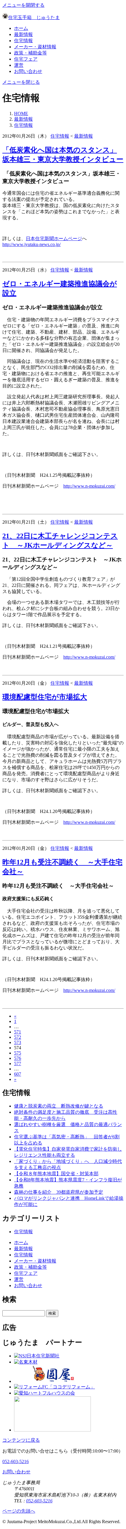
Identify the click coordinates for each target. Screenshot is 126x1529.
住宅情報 (23, 40)
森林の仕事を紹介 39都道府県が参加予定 (58, 1192)
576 (17, 1058)
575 (17, 1052)
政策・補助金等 (30, 52)
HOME (21, 113)
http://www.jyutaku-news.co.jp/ (31, 244)
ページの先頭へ (18, 1511)
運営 (18, 65)
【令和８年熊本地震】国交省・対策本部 (56, 1173)
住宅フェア (26, 59)
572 (17, 1037)
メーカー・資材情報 (35, 46)
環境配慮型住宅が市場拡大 (44, 697)
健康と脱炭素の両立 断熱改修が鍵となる (58, 1105)
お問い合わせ (28, 71)
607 (17, 1074)
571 (17, 1031)
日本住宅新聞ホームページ (54, 238)
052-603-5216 (15, 1461)
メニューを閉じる (21, 82)
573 (17, 1042)
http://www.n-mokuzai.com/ (89, 486)
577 (17, 1063)
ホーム (21, 28)
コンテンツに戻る (21, 1440)
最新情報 (23, 34)
